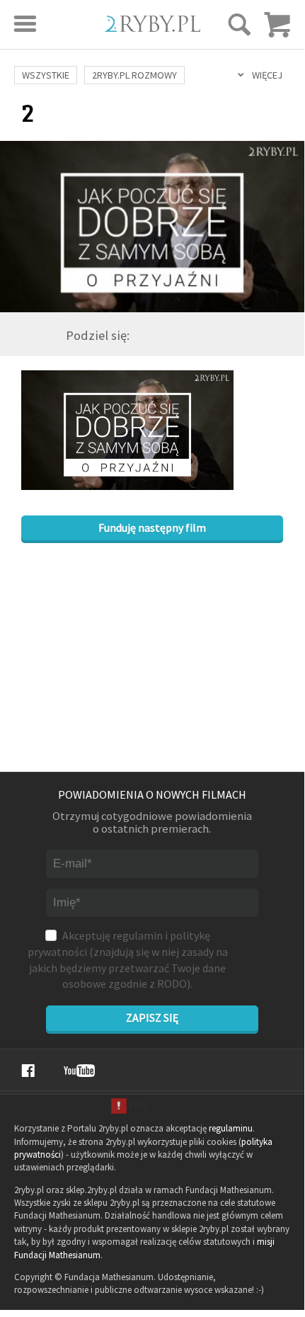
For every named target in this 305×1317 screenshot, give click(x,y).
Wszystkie (45, 75)
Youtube (79, 1070)
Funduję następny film (152, 527)
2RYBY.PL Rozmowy (134, 75)
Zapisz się (152, 1017)
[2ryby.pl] (152, 27)
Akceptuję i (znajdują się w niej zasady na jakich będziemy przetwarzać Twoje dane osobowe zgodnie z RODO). (128, 959)
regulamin (138, 935)
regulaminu (231, 1128)
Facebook (28, 1070)
